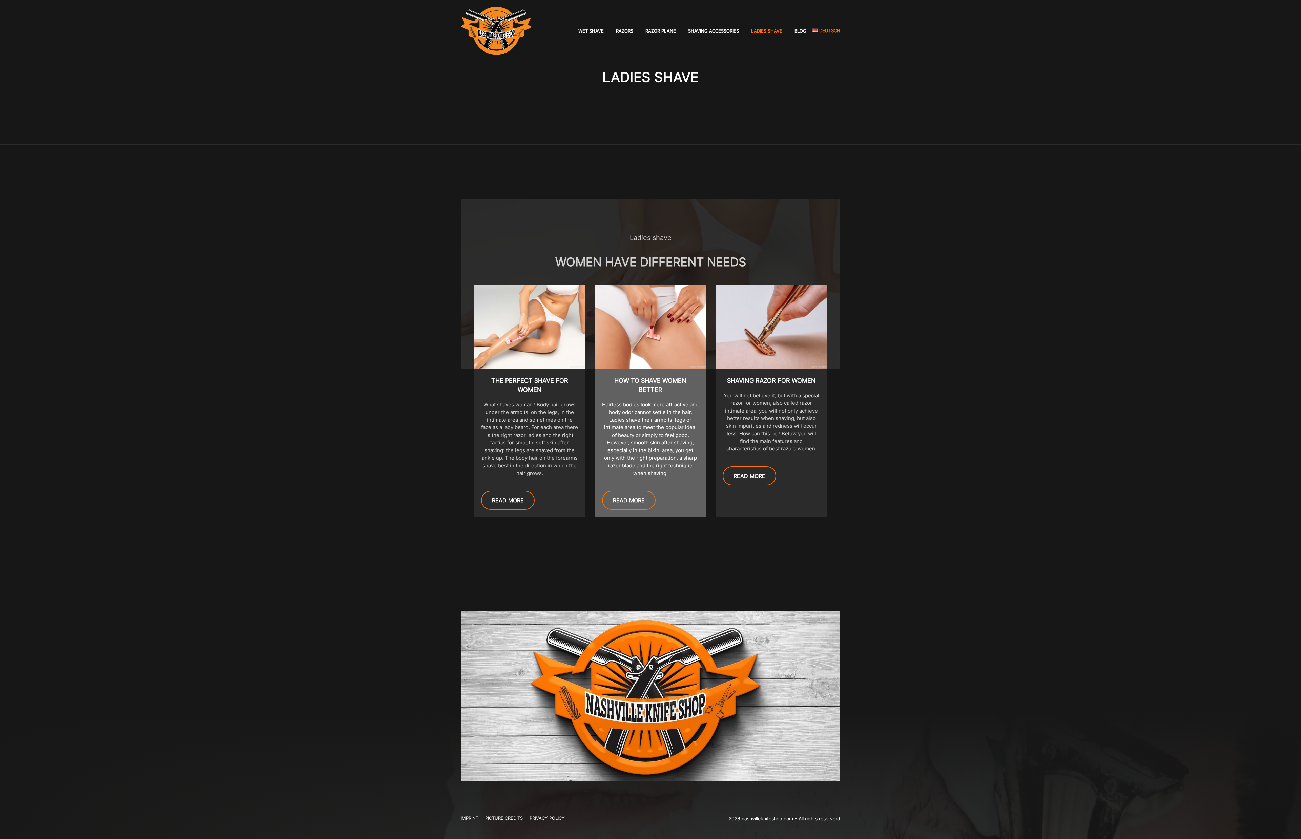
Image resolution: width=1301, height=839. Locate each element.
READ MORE (508, 500)
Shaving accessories (713, 31)
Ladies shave (766, 31)
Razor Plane (660, 31)
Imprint (469, 818)
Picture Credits (504, 818)
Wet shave (591, 31)
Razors (624, 31)
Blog (800, 31)
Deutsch (829, 30)
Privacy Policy (547, 818)
